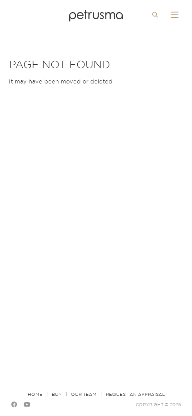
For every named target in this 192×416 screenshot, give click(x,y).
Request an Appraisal (135, 394)
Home (35, 394)
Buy (57, 394)
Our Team (83, 394)
